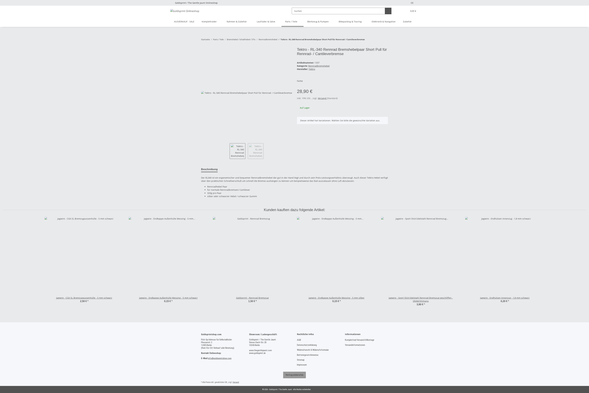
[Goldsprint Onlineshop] (184, 11)
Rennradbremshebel (319, 65)
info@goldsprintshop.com (219, 358)
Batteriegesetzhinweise (307, 355)
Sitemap (300, 359)
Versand (322, 98)
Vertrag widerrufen (294, 375)
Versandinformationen (355, 345)
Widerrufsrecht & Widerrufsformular (313, 350)
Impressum (302, 364)
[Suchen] (388, 11)
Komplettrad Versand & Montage (359, 340)
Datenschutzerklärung (307, 345)
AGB (299, 340)
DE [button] (412, 2)
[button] (399, 11)
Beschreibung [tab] (209, 169)
